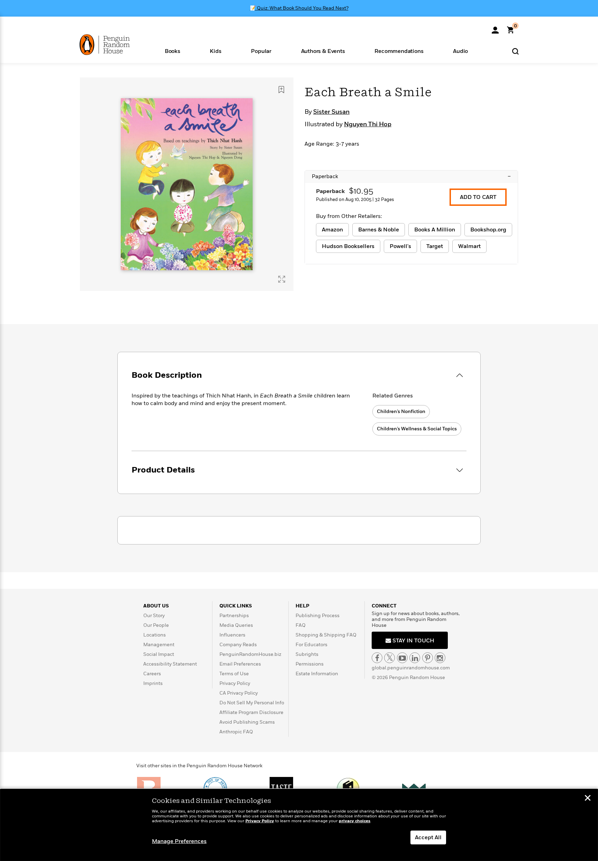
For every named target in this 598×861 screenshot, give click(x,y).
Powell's (400, 246)
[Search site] (515, 51)
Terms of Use (234, 673)
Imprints (153, 683)
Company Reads (238, 644)
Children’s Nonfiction (401, 411)
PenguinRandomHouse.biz (250, 654)
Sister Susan (331, 112)
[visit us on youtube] (402, 657)
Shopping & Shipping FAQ (326, 635)
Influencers (232, 635)
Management (158, 644)
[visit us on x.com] (389, 657)
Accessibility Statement (170, 664)
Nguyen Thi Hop (367, 124)
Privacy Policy (234, 683)
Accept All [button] (428, 837)
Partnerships (234, 615)
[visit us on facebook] (377, 657)
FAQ (301, 625)
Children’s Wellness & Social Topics (417, 428)
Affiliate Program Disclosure (251, 712)
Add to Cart (478, 197)
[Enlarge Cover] (281, 279)
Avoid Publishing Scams (247, 722)
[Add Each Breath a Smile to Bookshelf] (281, 89)
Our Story (154, 615)
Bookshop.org (488, 229)
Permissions (310, 664)
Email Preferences (240, 664)
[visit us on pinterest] (427, 657)
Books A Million (434, 229)
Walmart (469, 246)
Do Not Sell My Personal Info (251, 702)
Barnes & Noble (378, 229)
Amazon (332, 229)
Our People (156, 625)
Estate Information (317, 673)
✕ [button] (587, 798)
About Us (156, 606)
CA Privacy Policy (238, 693)
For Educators (311, 644)
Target (434, 246)
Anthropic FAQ (236, 732)
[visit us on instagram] (440, 657)
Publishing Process (317, 615)
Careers (152, 673)
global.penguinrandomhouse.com (411, 668)
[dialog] (299, 825)
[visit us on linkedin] (414, 657)
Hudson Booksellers (348, 246)
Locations (154, 635)
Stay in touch (412, 640)
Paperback (411, 176)
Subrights (307, 654)
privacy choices (354, 821)
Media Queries (236, 625)
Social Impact (158, 654)
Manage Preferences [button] (179, 841)
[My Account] (495, 27)
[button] (172, 50)
